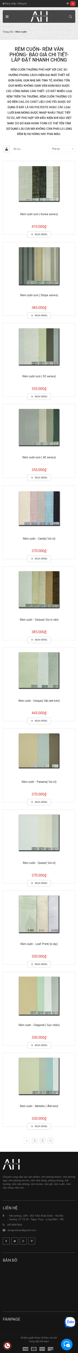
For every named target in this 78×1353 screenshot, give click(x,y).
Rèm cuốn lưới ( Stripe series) (39, 295)
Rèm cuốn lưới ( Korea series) (39, 214)
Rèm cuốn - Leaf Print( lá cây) (39, 944)
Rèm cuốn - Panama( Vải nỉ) (39, 782)
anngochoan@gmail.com (21, 1230)
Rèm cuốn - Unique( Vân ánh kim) (39, 700)
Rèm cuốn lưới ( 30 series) (39, 376)
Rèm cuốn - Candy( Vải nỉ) (39, 538)
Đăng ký (22, 3)
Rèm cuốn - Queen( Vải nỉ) (39, 863)
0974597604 (14, 1224)
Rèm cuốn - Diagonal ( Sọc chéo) (39, 1025)
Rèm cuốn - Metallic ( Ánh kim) (39, 1106)
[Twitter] (14, 1241)
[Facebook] (6, 1241)
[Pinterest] (31, 1241)
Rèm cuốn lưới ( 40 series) (39, 457)
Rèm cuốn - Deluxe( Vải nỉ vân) (39, 619)
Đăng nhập (10, 3)
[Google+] (23, 1241)
